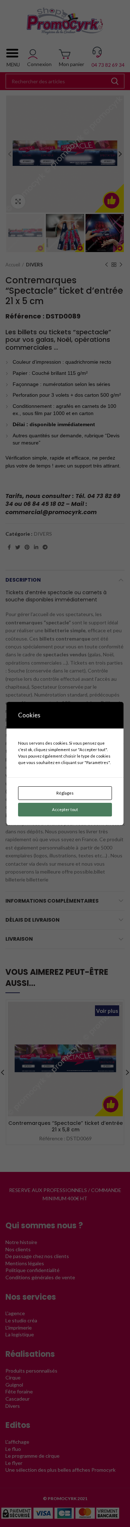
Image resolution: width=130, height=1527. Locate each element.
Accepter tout (65, 809)
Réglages (65, 793)
